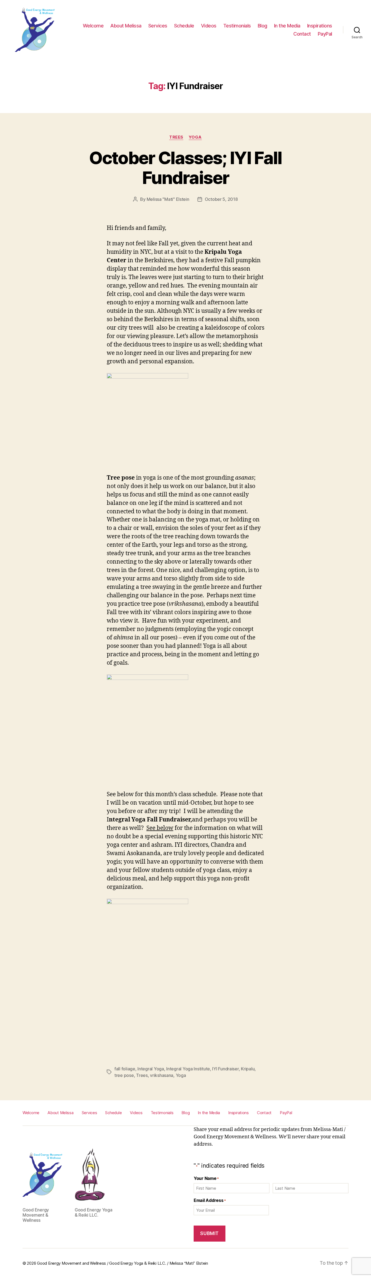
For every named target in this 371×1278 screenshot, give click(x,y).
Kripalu (247, 1068)
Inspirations (319, 26)
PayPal (325, 34)
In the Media (287, 26)
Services (157, 26)
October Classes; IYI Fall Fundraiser (185, 167)
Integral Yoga (150, 1068)
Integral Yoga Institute (188, 1068)
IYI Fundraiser (225, 1068)
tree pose (124, 1075)
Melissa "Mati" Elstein (168, 199)
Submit (209, 1233)
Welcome (93, 26)
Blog (262, 26)
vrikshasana (161, 1075)
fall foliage (124, 1068)
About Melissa (126, 26)
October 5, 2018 (221, 199)
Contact (302, 34)
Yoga (195, 137)
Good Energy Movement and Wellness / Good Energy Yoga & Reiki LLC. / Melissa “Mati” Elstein (122, 1263)
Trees (176, 137)
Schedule (184, 26)
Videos (208, 26)
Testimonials (237, 26)
